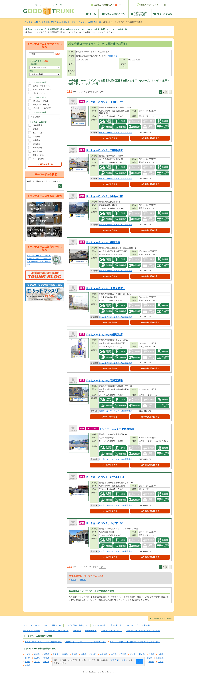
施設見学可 (37, 151)
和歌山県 (159, 658)
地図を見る (112, 56)
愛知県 (83, 580)
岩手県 (46, 654)
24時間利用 (37, 125)
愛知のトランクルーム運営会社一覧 (86, 22)
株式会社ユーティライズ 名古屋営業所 (115, 132)
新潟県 (37, 658)
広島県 (27, 662)
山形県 (74, 654)
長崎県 (151, 662)
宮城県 (65, 654)
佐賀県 (160, 662)
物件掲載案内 (90, 631)
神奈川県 (103, 654)
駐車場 (35, 129)
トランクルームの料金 (37, 112)
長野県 (27, 658)
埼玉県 (114, 654)
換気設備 (36, 140)
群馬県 (151, 654)
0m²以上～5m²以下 (40, 101)
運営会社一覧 (116, 625)
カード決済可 (38, 159)
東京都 (93, 654)
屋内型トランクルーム (42, 86)
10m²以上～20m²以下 (42, 108)
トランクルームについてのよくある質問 (143, 631)
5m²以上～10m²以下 (41, 104)
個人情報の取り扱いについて (56, 631)
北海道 (27, 654)
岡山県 (46, 662)
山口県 (37, 662)
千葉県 (123, 654)
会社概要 (146, 625)
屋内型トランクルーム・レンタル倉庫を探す (44, 207)
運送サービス (38, 155)
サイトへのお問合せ (31, 631)
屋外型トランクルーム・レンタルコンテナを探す (44, 219)
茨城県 (132, 654)
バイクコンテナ (39, 93)
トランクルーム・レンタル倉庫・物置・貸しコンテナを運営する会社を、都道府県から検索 (39, 260)
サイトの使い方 (99, 625)
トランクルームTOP (31, 22)
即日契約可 (37, 148)
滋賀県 (149, 658)
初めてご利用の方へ (52, 625)
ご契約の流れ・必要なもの (77, 625)
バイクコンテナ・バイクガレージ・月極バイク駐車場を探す (44, 232)
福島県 (83, 654)
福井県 (46, 658)
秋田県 (55, 654)
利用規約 (77, 631)
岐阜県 (73, 580)
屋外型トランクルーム (42, 89)
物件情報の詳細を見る (150, 138)
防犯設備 (36, 144)
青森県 (37, 654)
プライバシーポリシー (119, 660)
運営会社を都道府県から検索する (55, 22)
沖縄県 (27, 665)
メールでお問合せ (109, 138)
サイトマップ (131, 625)
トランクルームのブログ (111, 631)
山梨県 (160, 654)
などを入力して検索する (43, 181)
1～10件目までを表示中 (88, 92)
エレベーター (38, 133)
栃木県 (142, 654)
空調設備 (36, 136)
